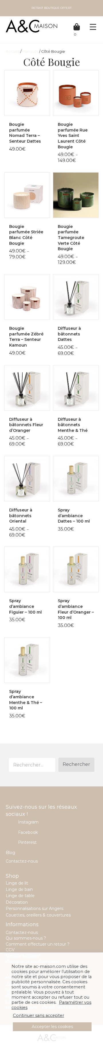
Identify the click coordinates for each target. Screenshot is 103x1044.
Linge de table (20, 895)
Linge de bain (19, 889)
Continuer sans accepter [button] (38, 1015)
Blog (10, 852)
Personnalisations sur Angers (34, 908)
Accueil (12, 51)
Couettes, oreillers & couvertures (38, 915)
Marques (30, 51)
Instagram (28, 822)
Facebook (28, 832)
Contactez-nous (22, 861)
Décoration (17, 902)
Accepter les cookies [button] (52, 1026)
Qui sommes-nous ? (26, 938)
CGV (10, 949)
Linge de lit (17, 883)
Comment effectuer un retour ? (38, 944)
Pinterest (27, 842)
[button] (76, 765)
